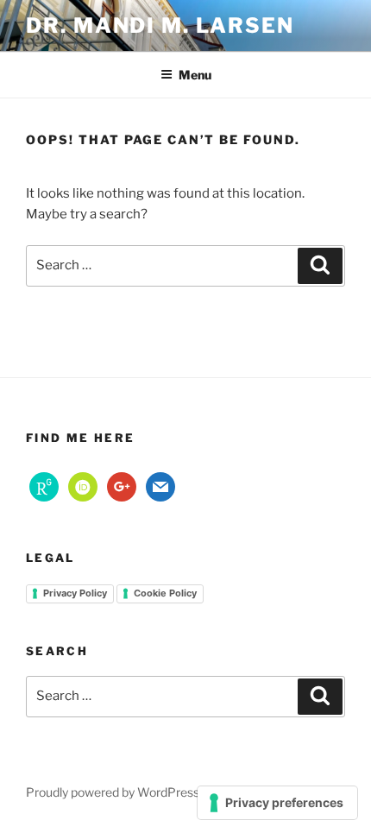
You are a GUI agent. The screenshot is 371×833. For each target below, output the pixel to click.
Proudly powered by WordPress (112, 792)
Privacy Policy (75, 593)
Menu (195, 74)
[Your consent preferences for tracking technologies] (277, 802)
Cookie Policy (165, 593)
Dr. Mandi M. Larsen (159, 25)
